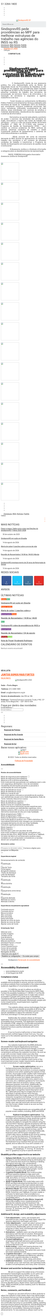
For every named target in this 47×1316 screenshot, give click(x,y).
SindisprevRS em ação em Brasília (14, 538)
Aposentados (6, 614)
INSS (11, 45)
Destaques (5, 45)
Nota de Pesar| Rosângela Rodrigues (16, 640)
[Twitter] (6, 719)
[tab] (23, 730)
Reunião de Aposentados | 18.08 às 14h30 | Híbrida (20, 554)
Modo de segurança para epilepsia (14, 777)
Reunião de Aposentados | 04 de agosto (18, 633)
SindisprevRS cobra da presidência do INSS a (20, 625)
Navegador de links (8, 952)
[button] (2, 852)
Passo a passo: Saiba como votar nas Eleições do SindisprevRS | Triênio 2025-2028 (19, 529)
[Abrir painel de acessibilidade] (2, 1314)
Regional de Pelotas (12, 730)
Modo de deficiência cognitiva (12, 801)
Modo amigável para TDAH (11, 814)
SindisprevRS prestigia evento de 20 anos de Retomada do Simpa (23, 563)
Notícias (17, 45)
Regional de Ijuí (10, 744)
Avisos (3, 599)
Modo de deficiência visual (11, 790)
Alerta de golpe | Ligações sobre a (15, 610)
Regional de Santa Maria (14, 739)
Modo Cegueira (7, 827)
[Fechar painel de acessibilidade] (2, 768)
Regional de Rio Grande (13, 735)
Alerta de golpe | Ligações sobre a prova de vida (19, 546)
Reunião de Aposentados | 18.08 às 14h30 (19, 618)
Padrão (24, 45)
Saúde (9, 637)
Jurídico (9, 607)
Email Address (7, 707)
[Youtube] (6, 721)
